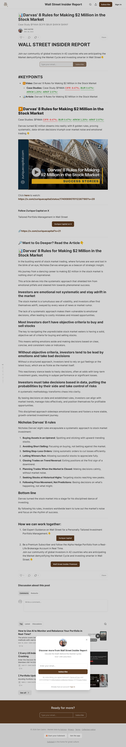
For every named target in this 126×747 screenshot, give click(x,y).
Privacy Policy (82, 680)
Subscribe (63, 671)
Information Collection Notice (62, 680)
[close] (87, 640)
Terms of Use (75, 677)
